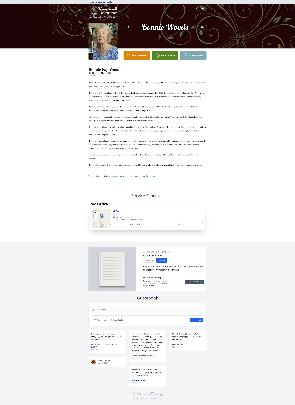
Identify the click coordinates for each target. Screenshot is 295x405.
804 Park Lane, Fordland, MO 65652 (131, 219)
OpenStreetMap (150, 398)
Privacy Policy (141, 395)
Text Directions (135, 224)
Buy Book (161, 260)
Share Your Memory (194, 282)
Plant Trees (180, 224)
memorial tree (116, 176)
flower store (151, 176)
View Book (149, 260)
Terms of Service (153, 395)
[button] (101, 216)
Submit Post (196, 320)
